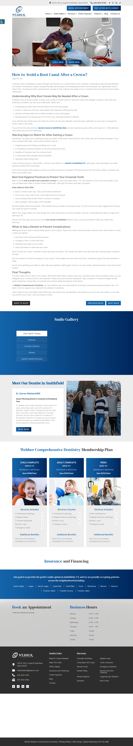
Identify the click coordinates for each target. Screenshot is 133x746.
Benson (103, 586)
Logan (30, 586)
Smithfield (70, 586)
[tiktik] (120, 3)
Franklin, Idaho (84, 591)
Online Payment (85, 14)
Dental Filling (82, 671)
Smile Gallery (59, 14)
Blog (106, 14)
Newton (114, 586)
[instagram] (113, 3)
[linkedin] (116, 3)
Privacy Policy (65, 742)
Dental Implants (83, 677)
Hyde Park (57, 586)
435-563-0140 (99, 3)
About (48, 14)
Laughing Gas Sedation (109, 677)
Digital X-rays (105, 658)
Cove (81, 586)
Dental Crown (82, 667)
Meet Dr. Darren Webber (59, 658)
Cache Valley (18, 586)
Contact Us (115, 14)
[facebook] (109, 3)
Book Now (74, 62)
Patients (97, 14)
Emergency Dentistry (108, 667)
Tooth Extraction (106, 663)
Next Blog (113, 303)
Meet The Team (55, 663)
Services (71, 14)
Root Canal (104, 681)
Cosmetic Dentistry (84, 658)
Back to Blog (21, 303)
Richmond (92, 586)
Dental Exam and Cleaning (106, 671)
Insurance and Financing (59, 671)
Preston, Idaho (49, 591)
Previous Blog (95, 303)
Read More (23, 429)
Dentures (80, 681)
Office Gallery (54, 667)
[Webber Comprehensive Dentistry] (19, 11)
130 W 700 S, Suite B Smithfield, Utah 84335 (70, 3)
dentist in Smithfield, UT (75, 163)
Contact (52, 683)
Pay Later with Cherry (107, 8)
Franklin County (66, 591)
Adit (107, 742)
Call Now (58, 62)
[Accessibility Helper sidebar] (2, 21)
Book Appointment (79, 8)
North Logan (43, 586)
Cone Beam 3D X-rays (86, 663)
